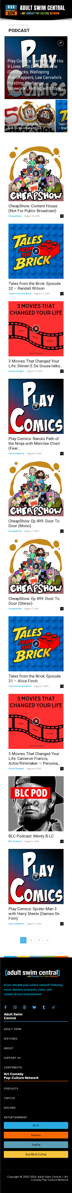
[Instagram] (15, 1007)
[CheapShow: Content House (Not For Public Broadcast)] (36, 173)
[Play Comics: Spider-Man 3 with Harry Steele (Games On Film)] (36, 876)
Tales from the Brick (19, 293)
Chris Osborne (16, 94)
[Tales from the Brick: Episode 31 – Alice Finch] (36, 643)
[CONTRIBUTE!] (36, 1062)
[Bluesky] (34, 1007)
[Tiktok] (53, 1007)
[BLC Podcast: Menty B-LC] (36, 803)
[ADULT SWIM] (36, 1024)
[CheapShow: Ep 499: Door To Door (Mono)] (36, 488)
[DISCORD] (36, 1103)
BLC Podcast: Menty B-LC (31, 836)
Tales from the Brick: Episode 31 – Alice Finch (34, 678)
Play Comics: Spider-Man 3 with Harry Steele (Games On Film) (34, 914)
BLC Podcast (15, 841)
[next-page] (47, 940)
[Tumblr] (44, 1007)
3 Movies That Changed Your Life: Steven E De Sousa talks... (35, 363)
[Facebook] (5, 1007)
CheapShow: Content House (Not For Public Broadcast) (32, 208)
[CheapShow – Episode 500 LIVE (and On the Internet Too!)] (30, 118)
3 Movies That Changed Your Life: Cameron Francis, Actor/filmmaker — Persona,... (34, 758)
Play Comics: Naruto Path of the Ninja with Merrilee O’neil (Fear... (34, 443)
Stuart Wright (16, 371)
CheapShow (15, 215)
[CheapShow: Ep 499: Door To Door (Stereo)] (36, 566)
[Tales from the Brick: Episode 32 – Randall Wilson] (36, 251)
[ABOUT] (36, 1043)
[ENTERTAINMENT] (36, 1112)
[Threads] (24, 1007)
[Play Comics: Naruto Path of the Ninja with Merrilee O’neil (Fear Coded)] (36, 406)
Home (11, 25)
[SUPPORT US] (36, 1053)
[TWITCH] (36, 1093)
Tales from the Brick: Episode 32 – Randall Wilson (34, 286)
